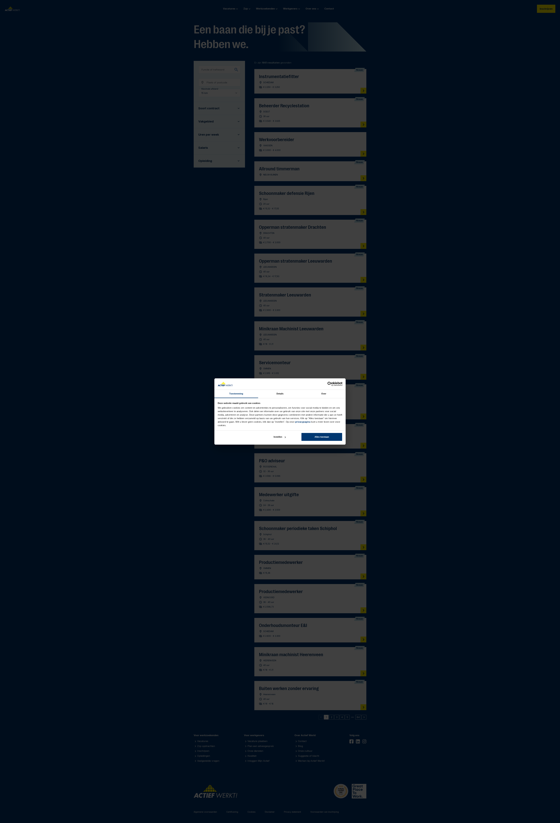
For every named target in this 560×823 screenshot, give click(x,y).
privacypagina (302, 422)
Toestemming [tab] (236, 393)
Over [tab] (323, 393)
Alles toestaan (322, 437)
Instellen (278, 437)
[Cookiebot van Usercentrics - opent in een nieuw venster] (329, 384)
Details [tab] (280, 393)
